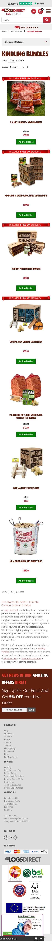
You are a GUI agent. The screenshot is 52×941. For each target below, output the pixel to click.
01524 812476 (10, 815)
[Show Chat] (36, 939)
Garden (7, 742)
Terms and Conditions (14, 776)
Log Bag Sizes (10, 757)
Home (4, 31)
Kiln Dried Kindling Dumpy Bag (26, 561)
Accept (9, 933)
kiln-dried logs (10, 658)
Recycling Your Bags (13, 770)
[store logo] (12, 11)
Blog (6, 754)
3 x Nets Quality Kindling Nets (26, 122)
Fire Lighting (17, 31)
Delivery (7, 767)
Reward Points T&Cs (13, 779)
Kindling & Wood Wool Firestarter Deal (26, 195)
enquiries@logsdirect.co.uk (16, 818)
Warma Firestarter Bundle (26, 268)
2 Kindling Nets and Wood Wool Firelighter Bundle (26, 416)
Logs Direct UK (11, 610)
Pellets (7, 739)
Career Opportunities (13, 787)
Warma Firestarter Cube (26, 488)
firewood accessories (31, 658)
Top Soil (8, 745)
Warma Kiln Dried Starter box (26, 341)
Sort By (5, 67)
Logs (6, 730)
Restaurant (9, 751)
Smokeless (9, 733)
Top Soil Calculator (12, 785)
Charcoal (8, 736)
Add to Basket (26, 141)
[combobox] (26, 20)
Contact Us (9, 782)
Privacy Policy (10, 773)
